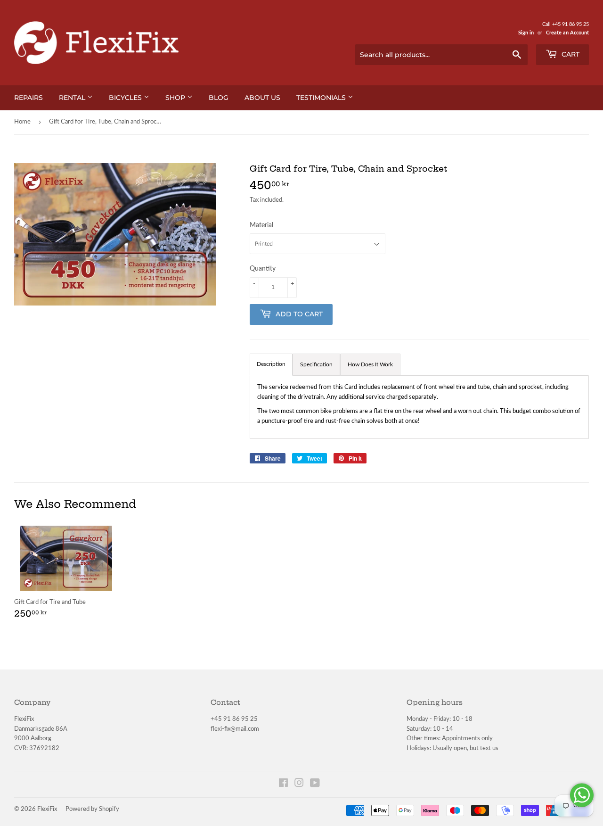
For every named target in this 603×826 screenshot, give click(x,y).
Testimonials (322, 97)
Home (22, 122)
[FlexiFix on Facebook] (283, 785)
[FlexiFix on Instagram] (299, 785)
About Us (262, 97)
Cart (569, 54)
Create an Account (567, 32)
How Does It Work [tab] (370, 364)
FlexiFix (47, 809)
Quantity (263, 268)
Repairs (28, 97)
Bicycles (126, 97)
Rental (73, 97)
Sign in (526, 32)
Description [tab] (271, 364)
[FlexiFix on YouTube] (315, 785)
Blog (218, 97)
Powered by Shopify (92, 809)
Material (261, 225)
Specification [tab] (316, 364)
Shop (176, 97)
